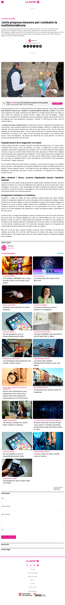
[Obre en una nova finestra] (25, 594)
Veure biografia (11, 247)
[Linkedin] (31, 46)
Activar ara (56, 103)
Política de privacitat (33, 573)
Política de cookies (32, 576)
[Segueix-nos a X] (30, 565)
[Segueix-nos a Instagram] (34, 565)
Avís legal (32, 569)
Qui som (32, 580)
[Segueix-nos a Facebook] (27, 565)
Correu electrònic (5, 506)
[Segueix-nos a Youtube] (38, 565)
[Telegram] (37, 46)
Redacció (34, 40)
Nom (2, 498)
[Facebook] (24, 46)
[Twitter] (27, 46)
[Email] (40, 46)
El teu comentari (5, 514)
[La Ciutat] (32, 2)
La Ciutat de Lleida (8, 18)
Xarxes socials (32, 587)
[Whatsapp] (34, 46)
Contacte (32, 583)
